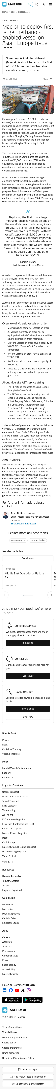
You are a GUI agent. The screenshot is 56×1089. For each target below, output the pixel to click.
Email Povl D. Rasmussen (23, 523)
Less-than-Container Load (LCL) (18, 824)
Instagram (28, 990)
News (12, 12)
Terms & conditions (12, 1027)
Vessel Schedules (11, 754)
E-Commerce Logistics (13, 819)
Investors (7, 946)
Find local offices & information (30, 1076)
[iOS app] (12, 1000)
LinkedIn (4, 990)
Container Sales (10, 955)
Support (37, 4)
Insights (6, 885)
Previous (5, 594)
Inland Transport (10, 801)
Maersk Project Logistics (14, 833)
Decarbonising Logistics (14, 851)
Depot (5, 837)
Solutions (28, 642)
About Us (7, 942)
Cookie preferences (12, 1047)
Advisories (10, 568)
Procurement (9, 951)
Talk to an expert (29, 1069)
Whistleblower (9, 1032)
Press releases (24, 12)
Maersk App (8, 909)
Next (50, 594)
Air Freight (7, 815)
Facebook (11, 990)
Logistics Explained (12, 890)
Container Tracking (11, 749)
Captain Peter (9, 918)
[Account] (44, 4)
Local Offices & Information (16, 768)
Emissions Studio (11, 923)
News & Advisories (11, 876)
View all (6, 862)
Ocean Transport (18, 540)
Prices (5, 740)
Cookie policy (9, 1042)
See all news (28, 558)
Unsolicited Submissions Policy (18, 1058)
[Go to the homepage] (14, 1012)
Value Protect (9, 856)
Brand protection (11, 1053)
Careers (6, 937)
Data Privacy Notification (15, 1037)
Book (4, 744)
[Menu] (50, 4)
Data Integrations (11, 913)
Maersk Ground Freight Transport (19, 847)
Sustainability (9, 965)
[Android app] (33, 1000)
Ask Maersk (30, 4)
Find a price (28, 708)
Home (5, 12)
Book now (28, 716)
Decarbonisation (38, 540)
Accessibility (8, 969)
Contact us (28, 675)
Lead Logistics (9, 805)
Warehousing (9, 810)
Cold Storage (8, 842)
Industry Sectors (10, 881)
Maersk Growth (10, 974)
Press (5, 960)
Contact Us (7, 777)
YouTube (17, 990)
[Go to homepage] (12, 4)
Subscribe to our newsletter (30, 1084)
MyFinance (7, 904)
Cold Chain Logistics (12, 828)
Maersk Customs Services (15, 796)
